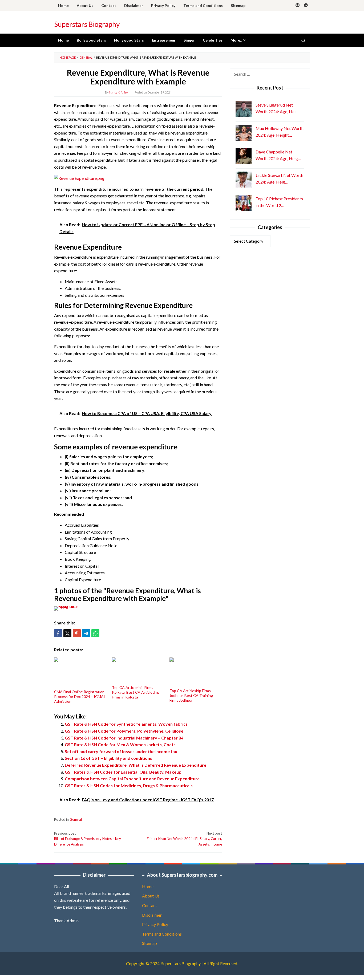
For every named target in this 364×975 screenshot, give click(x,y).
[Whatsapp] (95, 633)
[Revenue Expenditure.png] (79, 177)
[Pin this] (77, 633)
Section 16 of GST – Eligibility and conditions (108, 758)
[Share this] (58, 633)
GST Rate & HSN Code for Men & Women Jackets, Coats (120, 744)
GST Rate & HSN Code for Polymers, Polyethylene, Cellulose (124, 730)
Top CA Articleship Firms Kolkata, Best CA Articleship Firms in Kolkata (135, 692)
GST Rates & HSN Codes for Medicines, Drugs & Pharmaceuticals (129, 785)
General (76, 819)
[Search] (303, 40)
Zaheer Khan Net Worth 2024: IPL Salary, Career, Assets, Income (184, 839)
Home (147, 886)
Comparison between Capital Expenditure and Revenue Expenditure (132, 778)
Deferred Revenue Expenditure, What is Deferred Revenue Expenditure (135, 764)
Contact (149, 905)
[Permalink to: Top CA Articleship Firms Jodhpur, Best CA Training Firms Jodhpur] (195, 672)
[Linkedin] (306, 5)
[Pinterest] (297, 5)
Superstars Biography (87, 24)
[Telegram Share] (86, 633)
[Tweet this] (67, 633)
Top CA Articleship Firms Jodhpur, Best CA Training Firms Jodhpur (191, 695)
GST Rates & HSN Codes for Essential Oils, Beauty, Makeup (123, 771)
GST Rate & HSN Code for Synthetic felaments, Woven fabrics (126, 723)
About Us (151, 895)
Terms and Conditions (162, 933)
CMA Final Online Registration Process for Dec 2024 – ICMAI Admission (79, 696)
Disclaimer (152, 914)
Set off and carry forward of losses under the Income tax (121, 751)
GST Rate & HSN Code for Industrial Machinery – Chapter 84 (124, 737)
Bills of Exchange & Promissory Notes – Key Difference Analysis (87, 839)
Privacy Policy (155, 924)
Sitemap (149, 943)
